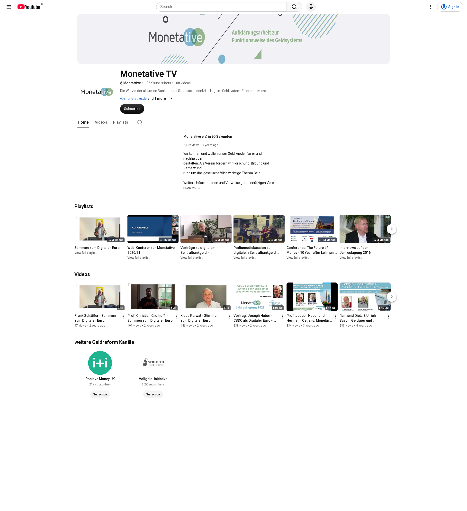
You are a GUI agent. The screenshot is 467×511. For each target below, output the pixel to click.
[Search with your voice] (311, 7)
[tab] (83, 122)
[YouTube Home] (29, 7)
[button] (191, 187)
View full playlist (85, 253)
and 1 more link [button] (160, 98)
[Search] (294, 7)
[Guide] (9, 7)
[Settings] (430, 7)
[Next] (391, 229)
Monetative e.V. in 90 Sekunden (207, 136)
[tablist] (233, 122)
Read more (191, 188)
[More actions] (123, 316)
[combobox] (223, 7)
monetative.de (135, 98)
